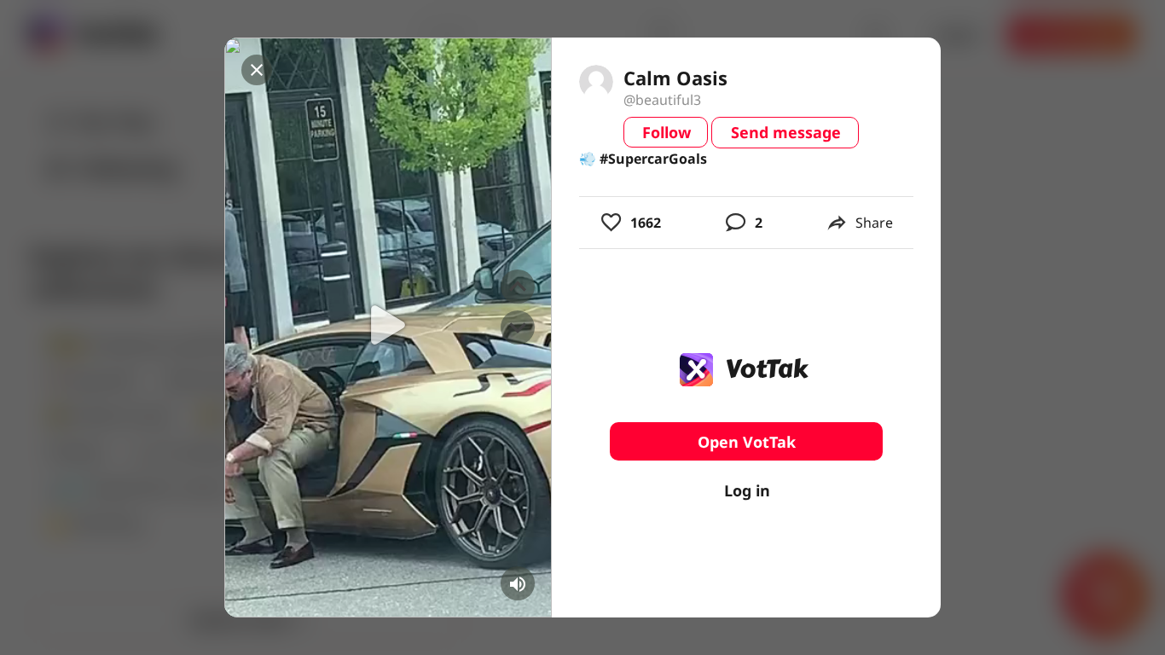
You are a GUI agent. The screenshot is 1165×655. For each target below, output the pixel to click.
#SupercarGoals (653, 158)
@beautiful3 (662, 99)
